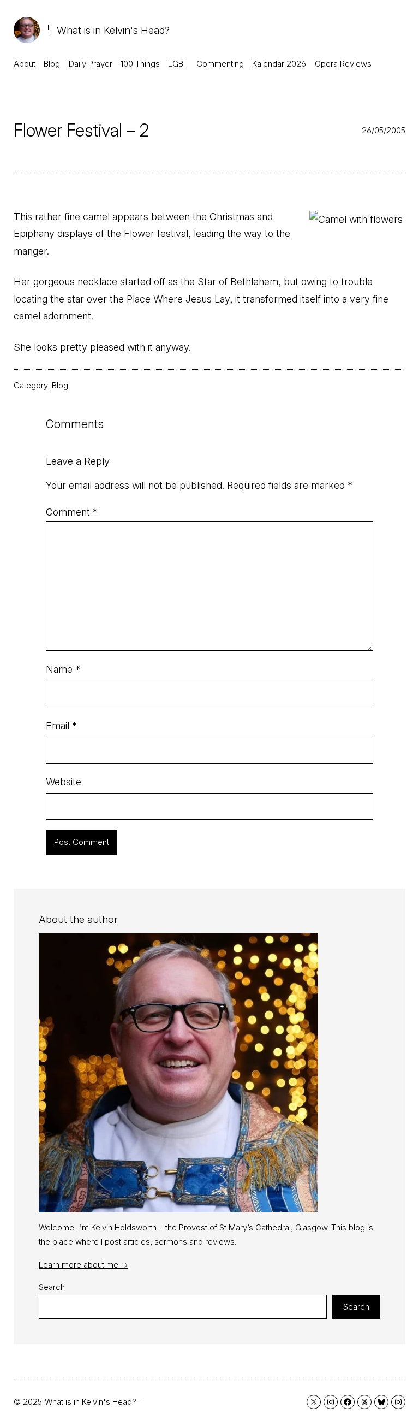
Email (61, 725)
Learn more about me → (83, 1264)
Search (52, 1287)
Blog (60, 385)
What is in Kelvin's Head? (113, 30)
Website (63, 782)
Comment (72, 512)
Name (63, 669)
